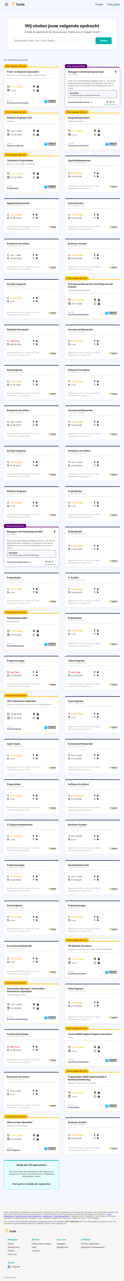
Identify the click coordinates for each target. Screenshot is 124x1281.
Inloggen (61, 1243)
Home (11, 1243)
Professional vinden (41, 1243)
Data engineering (34, 1216)
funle (20, 4)
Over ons (12, 1254)
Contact (36, 1250)
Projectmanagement (61, 1216)
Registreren (62, 1247)
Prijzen (11, 1250)
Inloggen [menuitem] (99, 4)
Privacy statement (90, 1243)
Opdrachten (14, 1247)
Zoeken (103, 40)
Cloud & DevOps (21, 1216)
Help (34, 1247)
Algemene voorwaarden (93, 1247)
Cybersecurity (47, 1216)
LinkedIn (15, 1266)
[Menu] (6, 4)
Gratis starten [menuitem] (113, 4)
